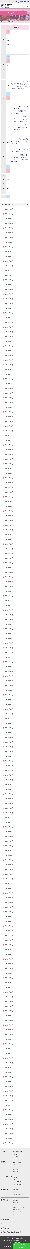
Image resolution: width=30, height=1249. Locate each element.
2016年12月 (9, 766)
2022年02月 (9, 478)
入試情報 (15, 1200)
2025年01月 (9, 313)
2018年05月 (9, 685)
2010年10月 (9, 1110)
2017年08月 (9, 728)
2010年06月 (9, 1129)
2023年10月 (9, 383)
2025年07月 (9, 284)
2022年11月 (9, 435)
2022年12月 (9, 431)
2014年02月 (9, 921)
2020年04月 (9, 577)
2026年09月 (9, 218)
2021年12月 (9, 487)
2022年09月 (9, 445)
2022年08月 (9, 449)
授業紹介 (15, 1169)
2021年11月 (9, 492)
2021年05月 (9, 520)
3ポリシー (16, 1154)
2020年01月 (9, 591)
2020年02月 (9, 586)
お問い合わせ (20, 1)
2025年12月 (9, 261)
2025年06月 (9, 289)
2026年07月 (9, 228)
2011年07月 (9, 1067)
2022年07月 (9, 454)
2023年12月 (9, 374)
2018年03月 (9, 695)
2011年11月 (9, 1048)
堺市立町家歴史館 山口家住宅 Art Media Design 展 (19, 141)
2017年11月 (9, 714)
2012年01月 (9, 1039)
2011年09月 (9, 1058)
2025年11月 (9, 266)
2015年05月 (9, 850)
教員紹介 (15, 1156)
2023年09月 (9, 388)
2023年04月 (9, 412)
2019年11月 (9, 600)
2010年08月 (9, 1119)
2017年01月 (9, 761)
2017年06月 (9, 737)
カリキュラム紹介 (18, 1166)
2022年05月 (9, 464)
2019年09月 (9, 610)
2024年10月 (9, 327)
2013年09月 (9, 945)
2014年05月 (9, 907)
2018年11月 (9, 657)
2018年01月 (9, 704)
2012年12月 (9, 987)
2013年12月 (9, 931)
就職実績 (15, 1190)
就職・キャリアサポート (19, 1207)
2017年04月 (9, 747)
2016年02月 (9, 808)
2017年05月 (9, 742)
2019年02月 (9, 643)
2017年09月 (9, 723)
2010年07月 (9, 1124)
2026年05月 (9, 237)
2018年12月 (9, 652)
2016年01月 (9, 813)
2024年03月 (9, 360)
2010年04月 (9, 1138)
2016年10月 (9, 775)
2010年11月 (9, 1105)
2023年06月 (9, 402)
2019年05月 (9, 629)
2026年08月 (9, 223)
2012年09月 (9, 1001)
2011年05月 (9, 1077)
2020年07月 (9, 567)
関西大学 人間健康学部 (0, 3)
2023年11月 (9, 379)
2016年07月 (9, 789)
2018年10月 (9, 662)
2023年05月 (9, 407)
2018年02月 (9, 699)
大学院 (15, 1192)
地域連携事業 (5, 1219)
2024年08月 (9, 336)
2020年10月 (9, 553)
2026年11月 (9, 209)
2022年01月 (9, 483)
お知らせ (4, 1223)
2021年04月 (9, 525)
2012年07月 (9, 1011)
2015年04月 (9, 855)
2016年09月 (9, 780)
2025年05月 (9, 294)
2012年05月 (9, 1020)
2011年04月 (9, 1081)
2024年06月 (9, 346)
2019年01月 (9, 648)
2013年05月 (9, 964)
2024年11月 (9, 322)
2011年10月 (9, 1053)
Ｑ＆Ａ (15, 1214)
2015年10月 (9, 827)
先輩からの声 (16, 1194)
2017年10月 (9, 718)
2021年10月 (9, 497)
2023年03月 (9, 417)
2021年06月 (9, 516)
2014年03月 (9, 916)
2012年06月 (9, 1015)
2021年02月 (9, 534)
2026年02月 (9, 251)
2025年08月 (9, 280)
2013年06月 (9, 959)
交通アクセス (20, 2)
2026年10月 (9, 214)
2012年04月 (9, 1025)
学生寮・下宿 (16, 1209)
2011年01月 (9, 1096)
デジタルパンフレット (19, 1212)
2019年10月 (9, 605)
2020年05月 (9, 572)
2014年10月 (9, 883)
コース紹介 (16, 1164)
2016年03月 (9, 803)
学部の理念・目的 (18, 1151)
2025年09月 (9, 275)
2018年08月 (9, 671)
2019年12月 (9, 596)
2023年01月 (9, 426)
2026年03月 (9, 247)
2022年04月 (9, 468)
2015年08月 (9, 836)
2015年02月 (9, 865)
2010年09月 (9, 1114)
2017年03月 (9, 751)
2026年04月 (9, 242)
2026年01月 (9, 256)
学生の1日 (16, 1179)
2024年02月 (9, 365)
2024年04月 (9, 355)
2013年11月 (9, 935)
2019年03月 (9, 638)
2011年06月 (9, 1072)
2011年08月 (9, 1063)
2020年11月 (9, 549)
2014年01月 (9, 926)
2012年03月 (9, 1030)
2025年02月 (9, 308)
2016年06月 (9, 794)
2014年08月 (9, 893)
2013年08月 (9, 949)
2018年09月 (9, 666)
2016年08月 (9, 784)
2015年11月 (9, 822)
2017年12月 (9, 709)
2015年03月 (9, 860)
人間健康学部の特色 (18, 1162)
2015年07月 (9, 841)
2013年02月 (9, 978)
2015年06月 (9, 846)
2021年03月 (9, 530)
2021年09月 (9, 501)
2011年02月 (9, 1091)
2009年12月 (9, 1143)
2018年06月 (9, 681)
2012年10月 (9, 997)
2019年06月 (9, 624)
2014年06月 (9, 902)
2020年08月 (9, 563)
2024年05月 (9, 350)
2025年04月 (9, 299)
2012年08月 (9, 1006)
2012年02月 (9, 1034)
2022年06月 (9, 459)
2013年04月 (9, 968)
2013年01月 (9, 982)
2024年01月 (9, 369)
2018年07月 (9, 676)
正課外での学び (17, 1181)
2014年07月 (9, 898)
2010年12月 (9, 1100)
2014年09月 (9, 888)
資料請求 (27, 1)
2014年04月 (9, 912)
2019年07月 (9, 619)
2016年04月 (9, 798)
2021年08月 (9, 506)
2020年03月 (9, 582)
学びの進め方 (16, 1177)
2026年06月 (9, 233)
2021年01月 (9, 539)
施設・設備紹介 (17, 1184)
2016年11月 (9, 770)
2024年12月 (9, 317)
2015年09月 (9, 831)
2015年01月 (9, 869)
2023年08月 (9, 393)
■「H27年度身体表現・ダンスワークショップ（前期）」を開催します (19, 119)
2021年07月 (9, 511)
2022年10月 (9, 440)
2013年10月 (9, 940)
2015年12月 (9, 817)
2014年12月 (9, 874)
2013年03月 (9, 973)
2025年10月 (9, 270)
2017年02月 (9, 756)
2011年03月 (9, 1086)
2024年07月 (9, 341)
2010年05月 (9, 1133)
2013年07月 (9, 954)
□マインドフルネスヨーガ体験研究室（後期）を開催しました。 (19, 127)
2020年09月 (9, 558)
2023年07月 (9, 398)
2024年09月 (9, 332)
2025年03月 (9, 303)
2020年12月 (9, 544)
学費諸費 (15, 1202)
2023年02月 (9, 421)
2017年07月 (9, 732)
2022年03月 (9, 473)
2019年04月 (9, 633)
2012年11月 (9, 992)
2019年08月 (9, 615)
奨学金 (15, 1205)
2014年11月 (9, 879)
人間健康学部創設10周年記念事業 (11, 1232)
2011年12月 (9, 1044)
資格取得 (15, 1171)
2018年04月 (9, 690)
